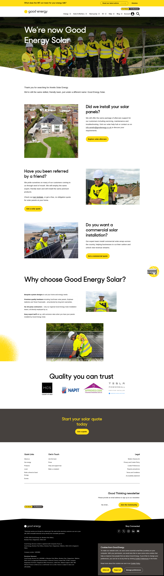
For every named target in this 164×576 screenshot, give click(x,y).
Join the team (52, 459)
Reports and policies (133, 469)
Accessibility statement (133, 476)
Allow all (107, 571)
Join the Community (129, 505)
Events (26, 478)
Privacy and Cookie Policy (132, 462)
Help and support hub (54, 465)
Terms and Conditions (133, 472)
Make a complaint (53, 469)
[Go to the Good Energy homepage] (35, 11)
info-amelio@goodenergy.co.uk (99, 127)
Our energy (27, 462)
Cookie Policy (135, 563)
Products (27, 465)
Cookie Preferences (142, 559)
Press (50, 462)
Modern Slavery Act (134, 459)
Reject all (118, 571)
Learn (26, 469)
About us (27, 459)
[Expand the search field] (138, 14)
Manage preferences (133, 571)
